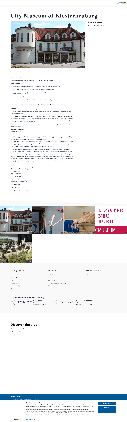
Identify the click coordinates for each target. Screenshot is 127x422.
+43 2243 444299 (18, 176)
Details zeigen (29, 419)
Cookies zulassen (107, 403)
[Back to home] (121, 3)
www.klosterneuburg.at (21, 181)
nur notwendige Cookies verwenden (107, 411)
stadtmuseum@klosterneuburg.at (19, 179)
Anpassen (106, 407)
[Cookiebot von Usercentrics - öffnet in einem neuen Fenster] (17, 419)
